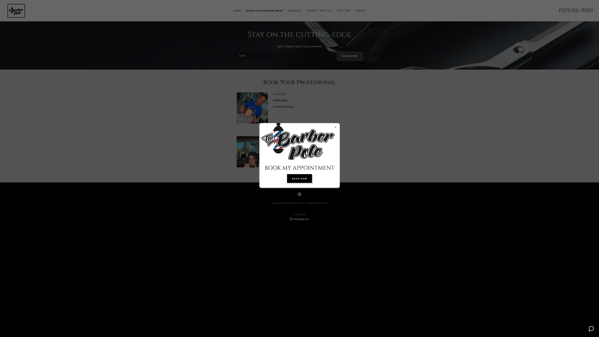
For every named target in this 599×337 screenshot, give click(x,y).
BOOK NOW (299, 178)
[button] (591, 329)
